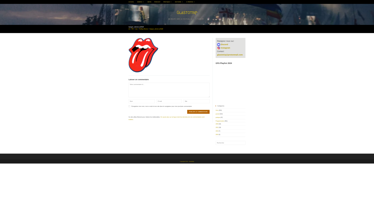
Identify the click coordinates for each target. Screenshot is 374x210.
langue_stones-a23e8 (156, 29)
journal (217, 114)
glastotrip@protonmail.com (230, 55)
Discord (224, 44)
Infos (217, 110)
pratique (218, 117)
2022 (217, 127)
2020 (217, 124)
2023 (217, 131)
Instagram (225, 48)
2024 (217, 134)
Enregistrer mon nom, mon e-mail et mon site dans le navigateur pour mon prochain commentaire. (161, 106)
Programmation (220, 121)
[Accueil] (129, 29)
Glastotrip (187, 12)
